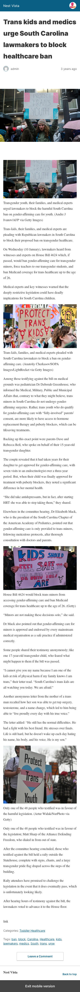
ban (14, 939)
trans (43, 943)
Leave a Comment (40, 956)
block (22, 939)
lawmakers (10, 943)
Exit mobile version (40, 986)
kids (59, 939)
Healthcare (47, 939)
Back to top (70, 974)
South (34, 943)
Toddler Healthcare (32, 930)
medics (24, 943)
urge (51, 943)
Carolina (32, 939)
